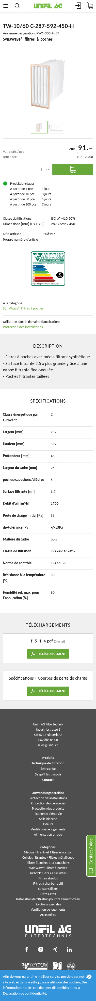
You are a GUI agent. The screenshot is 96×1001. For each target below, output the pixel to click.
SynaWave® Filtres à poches (23, 308)
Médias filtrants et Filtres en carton (48, 852)
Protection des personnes (48, 803)
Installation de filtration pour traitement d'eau (48, 899)
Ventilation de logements (48, 829)
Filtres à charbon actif (48, 884)
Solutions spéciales (48, 904)
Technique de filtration (48, 763)
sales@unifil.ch (48, 745)
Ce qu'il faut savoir (48, 774)
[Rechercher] (17, 6)
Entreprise (48, 769)
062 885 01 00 (48, 740)
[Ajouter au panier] (72, 169)
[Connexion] (78, 6)
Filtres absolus (48, 878)
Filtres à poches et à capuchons (48, 863)
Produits (48, 758)
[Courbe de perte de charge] (56, 127)
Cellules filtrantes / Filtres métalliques (48, 858)
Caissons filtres (48, 889)
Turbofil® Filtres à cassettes (48, 873)
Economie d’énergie (48, 814)
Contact (48, 780)
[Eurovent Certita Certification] (48, 268)
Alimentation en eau (48, 835)
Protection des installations (23, 327)
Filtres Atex (48, 894)
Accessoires (48, 915)
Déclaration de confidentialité (24, 994)
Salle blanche (48, 819)
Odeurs (48, 824)
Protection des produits (48, 809)
